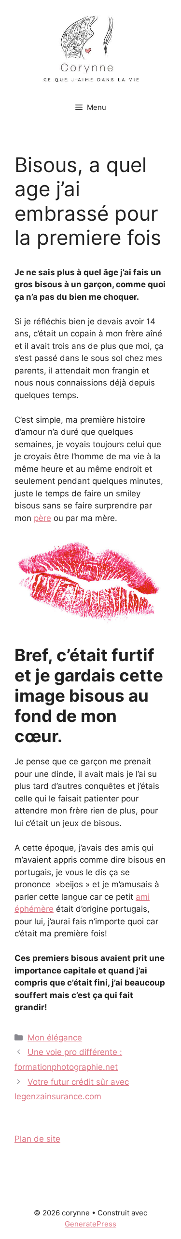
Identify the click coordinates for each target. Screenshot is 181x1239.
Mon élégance (55, 1037)
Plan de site (37, 1139)
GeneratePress (90, 1223)
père (42, 518)
